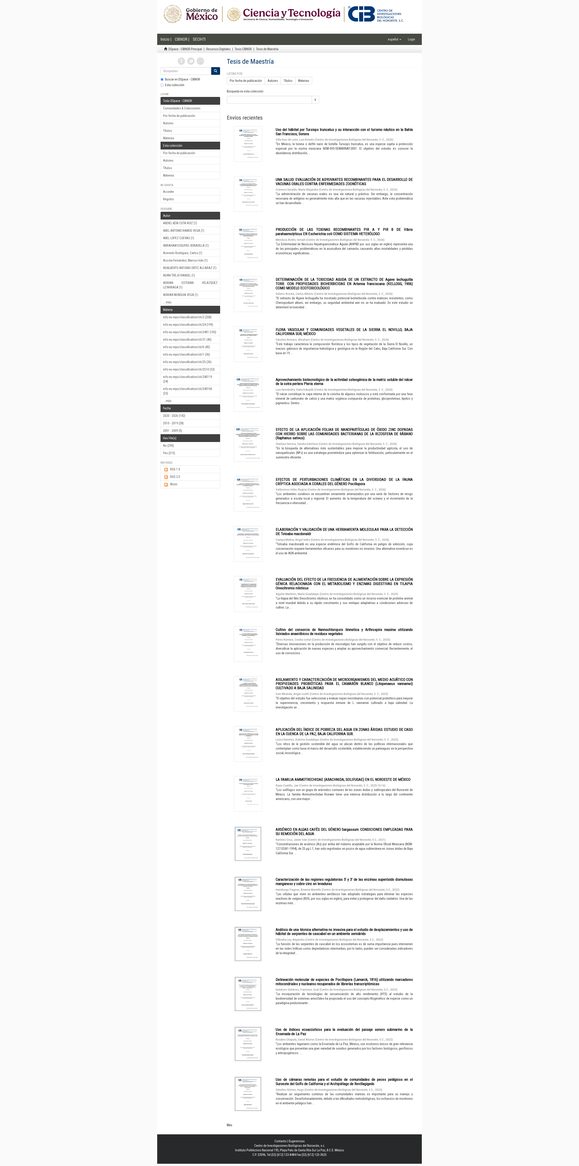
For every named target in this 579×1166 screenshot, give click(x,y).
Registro (168, 199)
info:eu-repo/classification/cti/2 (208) (187, 317)
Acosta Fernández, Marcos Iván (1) (185, 260)
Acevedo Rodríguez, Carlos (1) (182, 253)
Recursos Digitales (218, 49)
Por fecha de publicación (179, 116)
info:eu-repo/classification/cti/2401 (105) (189, 332)
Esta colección (174, 85)
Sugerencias (297, 1141)
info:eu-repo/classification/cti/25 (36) (187, 362)
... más (167, 302)
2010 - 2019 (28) (173, 423)
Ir (315, 99)
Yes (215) (169, 453)
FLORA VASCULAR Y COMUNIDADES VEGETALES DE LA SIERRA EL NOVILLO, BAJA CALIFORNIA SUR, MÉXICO (344, 331)
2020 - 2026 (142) (174, 416)
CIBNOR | (182, 39)
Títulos (167, 130)
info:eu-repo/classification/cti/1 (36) (186, 354)
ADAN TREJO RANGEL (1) (179, 275)
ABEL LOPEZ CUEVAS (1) (178, 238)
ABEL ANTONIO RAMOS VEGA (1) (183, 230)
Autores (168, 123)
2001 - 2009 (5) (172, 430)
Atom (173, 484)
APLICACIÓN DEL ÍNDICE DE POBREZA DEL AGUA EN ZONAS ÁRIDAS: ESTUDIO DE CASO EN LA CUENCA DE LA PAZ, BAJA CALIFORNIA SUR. (344, 731)
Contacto (281, 1141)
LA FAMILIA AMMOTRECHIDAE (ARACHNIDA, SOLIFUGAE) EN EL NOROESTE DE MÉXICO (343, 779)
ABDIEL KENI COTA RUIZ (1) (180, 223)
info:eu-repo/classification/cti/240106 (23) (187, 391)
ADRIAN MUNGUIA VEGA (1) (180, 295)
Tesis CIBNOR (243, 49)
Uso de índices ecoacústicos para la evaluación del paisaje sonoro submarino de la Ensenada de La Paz (344, 1031)
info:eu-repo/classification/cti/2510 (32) (189, 369)
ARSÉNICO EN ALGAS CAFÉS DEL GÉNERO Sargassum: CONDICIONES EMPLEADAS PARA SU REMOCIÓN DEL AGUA (344, 831)
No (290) (168, 445)
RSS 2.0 (175, 477)
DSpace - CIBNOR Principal (185, 49)
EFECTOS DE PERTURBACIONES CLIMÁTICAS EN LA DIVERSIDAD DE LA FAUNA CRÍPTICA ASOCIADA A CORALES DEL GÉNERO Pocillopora (344, 481)
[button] (394, 39)
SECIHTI (199, 39)
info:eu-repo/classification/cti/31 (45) (187, 339)
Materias (168, 138)
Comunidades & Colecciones (181, 108)
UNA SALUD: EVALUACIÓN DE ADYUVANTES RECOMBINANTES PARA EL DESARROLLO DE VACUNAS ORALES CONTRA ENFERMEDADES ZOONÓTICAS (344, 181)
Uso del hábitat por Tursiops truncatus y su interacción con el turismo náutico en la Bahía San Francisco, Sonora (344, 131)
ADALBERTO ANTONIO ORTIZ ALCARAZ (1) (189, 268)
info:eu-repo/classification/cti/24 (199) (188, 324)
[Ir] (215, 71)
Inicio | (166, 39)
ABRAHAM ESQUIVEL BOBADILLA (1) (186, 245)
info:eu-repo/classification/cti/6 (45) (186, 347)
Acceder (168, 192)
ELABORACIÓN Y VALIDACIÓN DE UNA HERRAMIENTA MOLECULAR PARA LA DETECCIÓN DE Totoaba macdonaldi (344, 531)
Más (229, 1125)
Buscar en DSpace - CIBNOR (182, 79)
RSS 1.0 (175, 469)
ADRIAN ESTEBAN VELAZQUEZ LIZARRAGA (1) (190, 285)
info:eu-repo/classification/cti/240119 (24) (187, 379)
